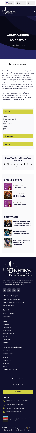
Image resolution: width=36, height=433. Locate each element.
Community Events (10, 370)
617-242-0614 (10, 408)
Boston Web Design (10, 430)
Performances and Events (12, 347)
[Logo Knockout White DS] (9, 8)
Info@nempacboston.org (14, 412)
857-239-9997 (10, 404)
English (10, 3)
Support (6, 310)
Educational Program (10, 296)
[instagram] (14, 290)
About (5, 321)
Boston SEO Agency (25, 430)
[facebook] (4, 290)
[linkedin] (18, 290)
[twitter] (9, 290)
